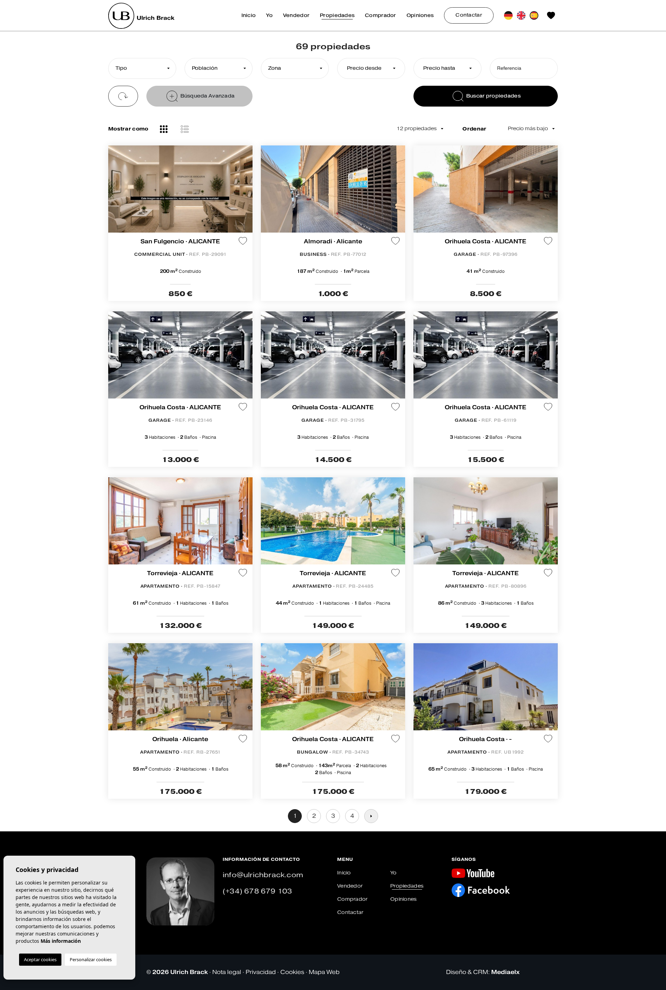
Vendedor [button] (296, 15)
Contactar (468, 15)
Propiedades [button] (337, 15)
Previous (268, 192)
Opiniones (420, 15)
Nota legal (226, 972)
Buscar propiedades (493, 96)
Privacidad (261, 972)
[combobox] (142, 68)
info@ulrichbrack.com (263, 875)
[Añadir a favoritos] (242, 241)
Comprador (380, 15)
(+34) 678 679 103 (257, 891)
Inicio (248, 15)
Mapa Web (324, 972)
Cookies (292, 972)
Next (398, 192)
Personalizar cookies (91, 959)
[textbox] (140, 68)
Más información (61, 941)
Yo (269, 15)
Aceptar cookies (40, 959)
